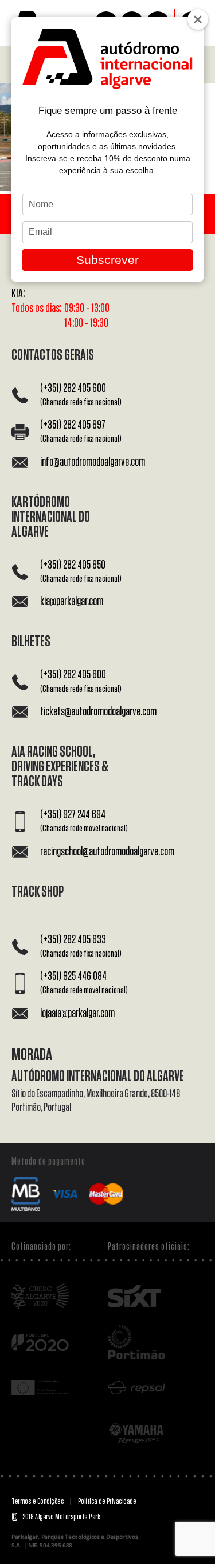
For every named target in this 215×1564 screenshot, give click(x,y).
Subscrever (107, 259)
